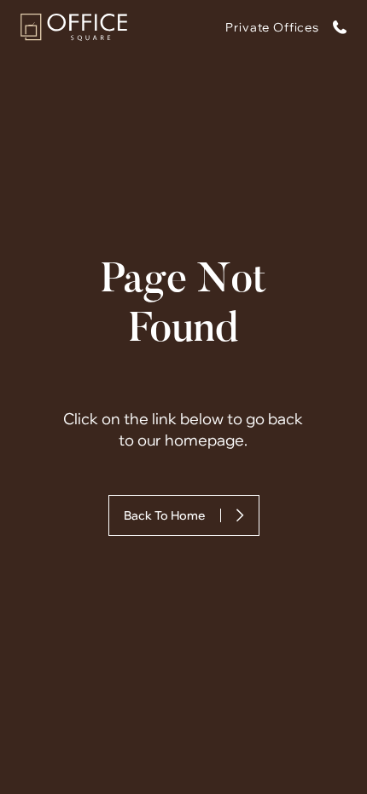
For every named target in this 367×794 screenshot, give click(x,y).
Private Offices (272, 27)
